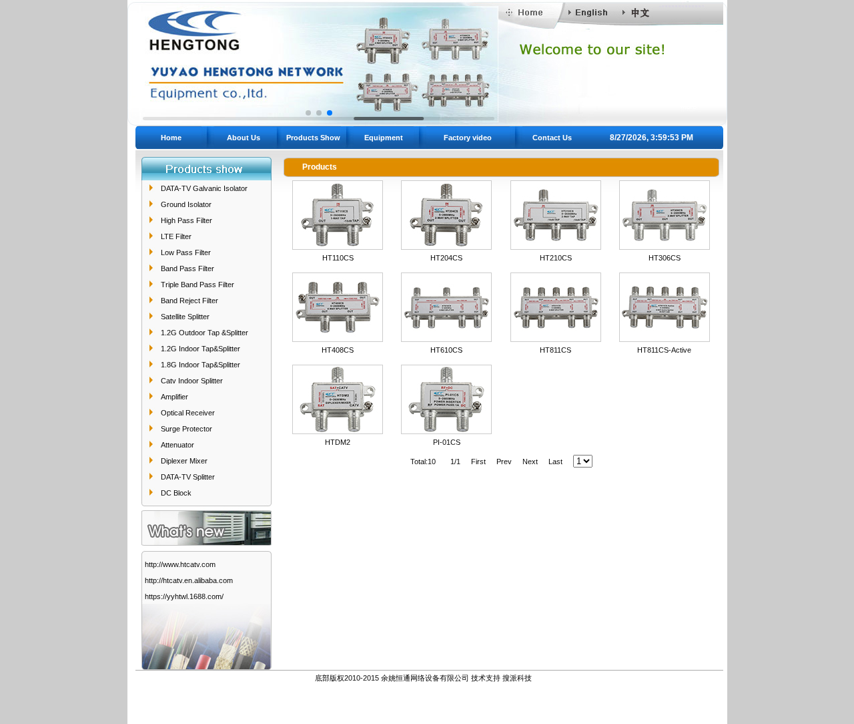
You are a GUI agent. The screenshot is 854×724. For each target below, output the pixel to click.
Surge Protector (186, 429)
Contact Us (552, 138)
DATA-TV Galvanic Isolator (204, 188)
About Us (243, 138)
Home (171, 138)
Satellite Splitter (185, 317)
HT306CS (665, 258)
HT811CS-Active (664, 350)
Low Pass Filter (186, 252)
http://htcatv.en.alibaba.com (189, 580)
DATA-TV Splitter (188, 477)
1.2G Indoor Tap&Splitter (200, 349)
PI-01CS (446, 442)
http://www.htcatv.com (180, 564)
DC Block (176, 493)
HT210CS (556, 258)
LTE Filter (176, 236)
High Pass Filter (186, 220)
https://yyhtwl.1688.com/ (184, 596)
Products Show (313, 138)
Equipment (383, 138)
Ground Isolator (186, 204)
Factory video (468, 138)
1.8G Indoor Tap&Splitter (200, 365)
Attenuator (177, 445)
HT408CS (338, 350)
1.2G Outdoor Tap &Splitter (204, 333)
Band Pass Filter (187, 268)
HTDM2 (337, 442)
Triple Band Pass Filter (197, 285)
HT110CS (338, 258)
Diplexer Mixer (184, 461)
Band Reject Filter (189, 301)
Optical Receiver (188, 413)
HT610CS (446, 350)
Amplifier (174, 397)
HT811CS (555, 350)
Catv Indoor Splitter (192, 381)
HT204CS (446, 258)
